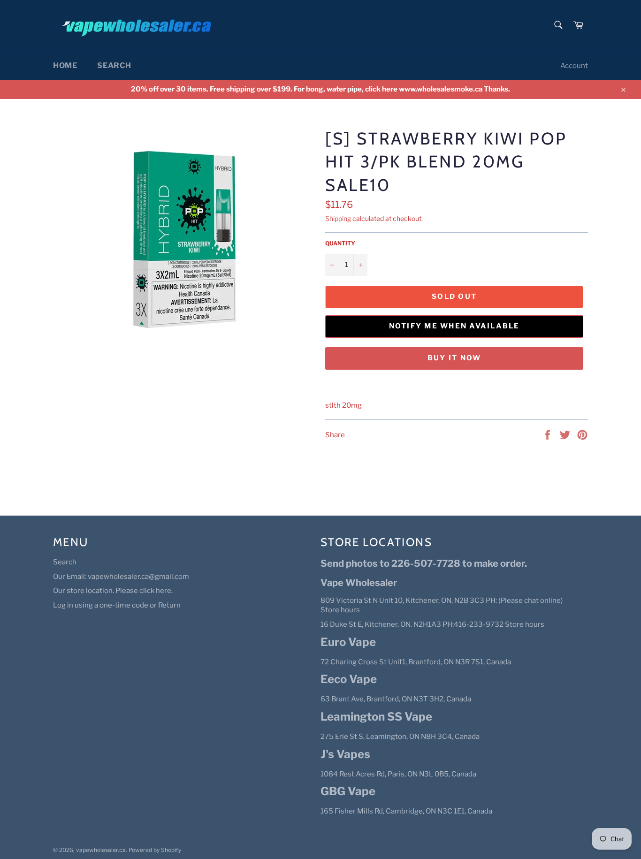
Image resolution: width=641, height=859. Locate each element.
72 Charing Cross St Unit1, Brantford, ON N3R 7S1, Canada (415, 662)
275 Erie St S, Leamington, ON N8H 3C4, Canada (400, 736)
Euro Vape (348, 642)
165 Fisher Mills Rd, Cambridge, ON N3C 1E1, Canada (406, 811)
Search (114, 65)
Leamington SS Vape (376, 716)
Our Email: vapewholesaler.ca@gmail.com (121, 576)
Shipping (338, 218)
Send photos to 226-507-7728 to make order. (423, 563)
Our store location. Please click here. (113, 590)
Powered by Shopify (155, 849)
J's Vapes (345, 754)
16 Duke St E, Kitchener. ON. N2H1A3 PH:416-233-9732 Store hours (432, 624)
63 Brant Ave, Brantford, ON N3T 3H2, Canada (395, 699)
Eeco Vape (348, 679)
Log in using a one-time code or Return (117, 605)
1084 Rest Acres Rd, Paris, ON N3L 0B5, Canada (398, 774)
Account (574, 65)
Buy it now (454, 358)
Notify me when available (454, 326)
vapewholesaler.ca (101, 849)
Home (65, 65)
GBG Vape (347, 791)
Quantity (340, 243)
